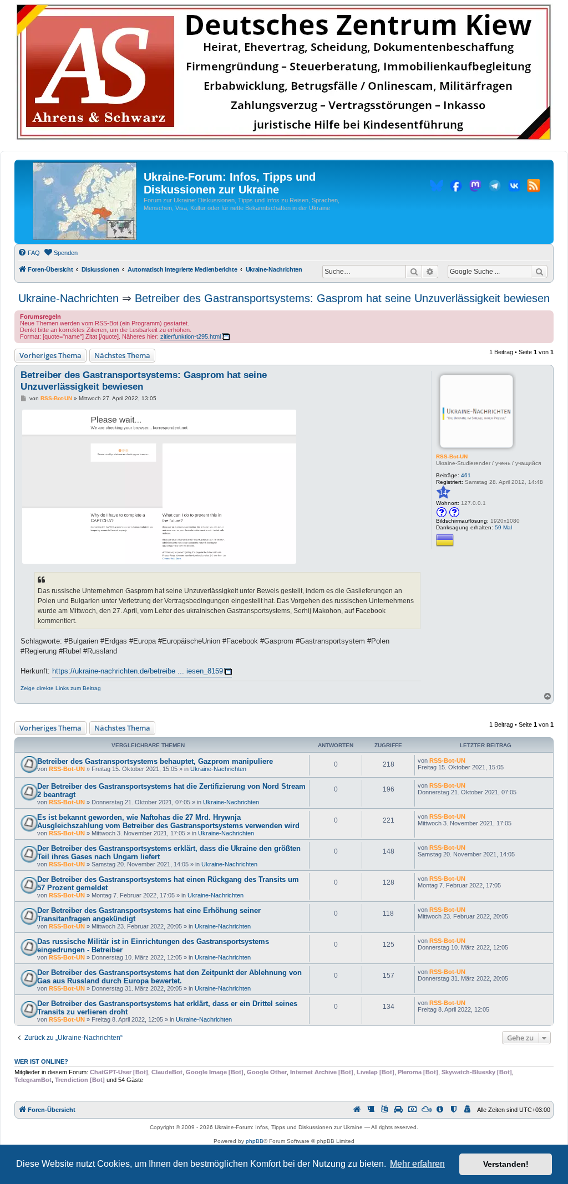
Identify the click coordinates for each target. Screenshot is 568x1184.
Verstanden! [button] (506, 1164)
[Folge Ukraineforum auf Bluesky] (436, 187)
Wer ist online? (41, 1061)
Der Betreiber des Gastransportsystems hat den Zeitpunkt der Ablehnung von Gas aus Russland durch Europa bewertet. (169, 976)
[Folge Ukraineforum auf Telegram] (495, 187)
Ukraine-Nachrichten (68, 298)
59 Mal (503, 527)
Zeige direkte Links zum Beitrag (61, 688)
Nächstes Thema (122, 355)
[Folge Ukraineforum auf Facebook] (456, 187)
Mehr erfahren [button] (417, 1163)
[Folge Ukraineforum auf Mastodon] (475, 187)
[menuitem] (29, 252)
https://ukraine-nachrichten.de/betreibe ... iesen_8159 (137, 671)
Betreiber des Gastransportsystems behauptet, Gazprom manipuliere (155, 761)
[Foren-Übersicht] (85, 201)
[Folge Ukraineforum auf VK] (514, 187)
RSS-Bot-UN (452, 456)
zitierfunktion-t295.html (190, 336)
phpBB (254, 1141)
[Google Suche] (539, 271)
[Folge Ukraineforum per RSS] (533, 187)
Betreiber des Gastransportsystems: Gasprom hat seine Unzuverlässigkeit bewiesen (342, 298)
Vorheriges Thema (50, 355)
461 (466, 475)
